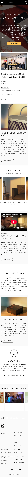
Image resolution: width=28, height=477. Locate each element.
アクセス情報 (9, 161)
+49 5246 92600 (5, 87)
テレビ (20, 442)
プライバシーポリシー (7, 452)
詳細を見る (8, 260)
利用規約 (7, 463)
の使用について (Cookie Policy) (7, 456)
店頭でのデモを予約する (7, 94)
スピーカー (20, 438)
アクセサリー (20, 445)
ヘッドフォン (20, 435)
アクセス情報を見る (6, 90)
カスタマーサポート (20, 462)
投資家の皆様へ (20, 459)
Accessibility (7, 460)
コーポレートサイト (20, 456)
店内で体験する (15, 44)
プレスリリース (20, 452)
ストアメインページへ (9, 2)
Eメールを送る (16, 90)
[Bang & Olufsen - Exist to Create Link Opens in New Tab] (26, 3)
